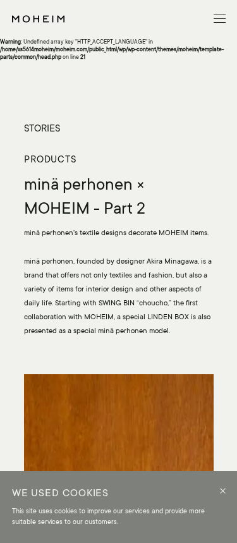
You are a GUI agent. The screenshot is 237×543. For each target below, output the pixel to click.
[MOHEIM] (38, 19)
